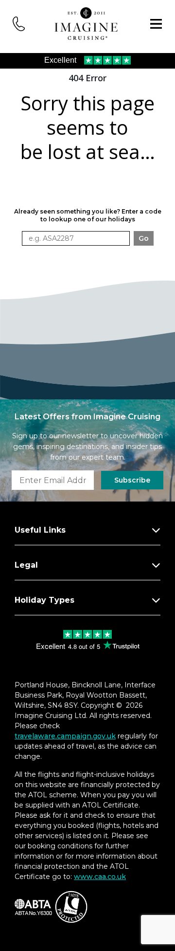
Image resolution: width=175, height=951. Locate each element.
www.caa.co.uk (100, 876)
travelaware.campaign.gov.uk (65, 736)
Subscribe (132, 480)
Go (144, 238)
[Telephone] (19, 23)
